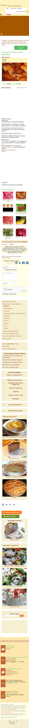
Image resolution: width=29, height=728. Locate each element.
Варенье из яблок (7, 147)
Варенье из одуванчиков (14, 375)
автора (15, 709)
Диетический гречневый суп (11, 365)
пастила (6, 321)
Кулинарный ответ (11, 683)
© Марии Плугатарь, (8, 717)
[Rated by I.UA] (19, 726)
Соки (5, 325)
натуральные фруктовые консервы (14, 313)
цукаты (6, 323)
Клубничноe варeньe (8, 224)
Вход (18, 11)
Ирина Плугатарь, (5, 704)
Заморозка (7, 316)
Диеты (4, 344)
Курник (14, 497)
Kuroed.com (10, 715)
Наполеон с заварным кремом (14, 477)
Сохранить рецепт (21, 47)
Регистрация (25, 11)
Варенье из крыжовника (8, 237)
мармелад (7, 318)
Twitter (19, 662)
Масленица (5, 346)
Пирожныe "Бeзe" (14, 607)
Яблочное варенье (21, 200)
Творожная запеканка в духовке (12, 360)
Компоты (6, 311)
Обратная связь (10, 660)
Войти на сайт (10, 646)
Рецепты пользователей (15, 43)
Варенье (4, 43)
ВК (9, 662)
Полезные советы (11, 672)
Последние (4, 244)
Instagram (13, 662)
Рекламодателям (11, 659)
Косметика (9, 675)
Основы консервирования (10, 331)
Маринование (8, 308)
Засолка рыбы (6, 338)
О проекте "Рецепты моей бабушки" (17, 657)
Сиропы (6, 328)
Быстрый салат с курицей (14, 586)
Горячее (15, 391)
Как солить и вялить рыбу (10, 367)
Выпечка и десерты (15, 388)
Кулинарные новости (12, 673)
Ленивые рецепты (14, 539)
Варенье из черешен (21, 237)
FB (6, 662)
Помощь (8, 649)
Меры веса (9, 670)
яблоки (4, 151)
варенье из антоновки (8, 150)
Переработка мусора (11, 692)
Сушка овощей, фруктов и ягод (11, 336)
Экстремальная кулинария (14, 669)
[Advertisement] (14, 24)
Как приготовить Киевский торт (12, 362)
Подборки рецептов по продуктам (15, 383)
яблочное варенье (15, 145)
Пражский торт (14, 458)
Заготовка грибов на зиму (10, 333)
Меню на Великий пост (9, 349)
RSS (23, 662)
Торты (17, 344)
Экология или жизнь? (11, 693)
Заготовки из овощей (9, 301)
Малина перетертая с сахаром (8, 200)
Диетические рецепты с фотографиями (14, 437)
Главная (4, 40)
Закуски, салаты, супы (15, 395)
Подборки (15, 399)
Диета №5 (10, 344)
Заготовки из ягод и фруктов (17, 42)
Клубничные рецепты (8, 212)
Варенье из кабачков (21, 224)
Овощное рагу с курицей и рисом (14, 566)
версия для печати (23, 87)
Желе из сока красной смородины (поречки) (21, 213)
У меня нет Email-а (11, 270)
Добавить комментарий (10, 294)
